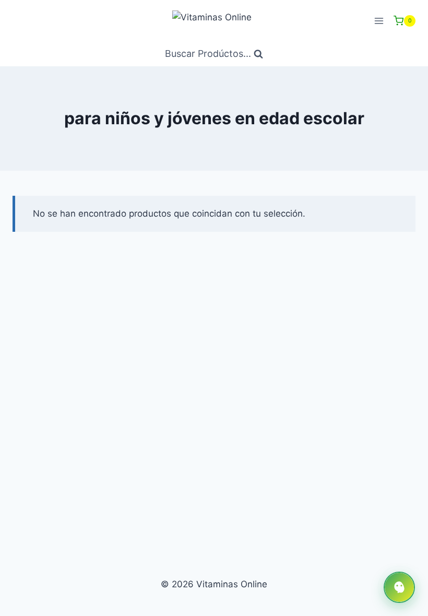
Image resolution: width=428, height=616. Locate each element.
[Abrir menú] (378, 21)
